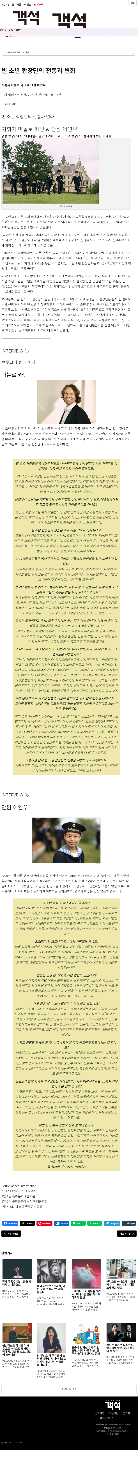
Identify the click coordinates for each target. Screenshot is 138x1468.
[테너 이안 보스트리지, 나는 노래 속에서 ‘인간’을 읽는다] (51, 1271)
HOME (5, 4)
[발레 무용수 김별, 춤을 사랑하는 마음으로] (17, 1269)
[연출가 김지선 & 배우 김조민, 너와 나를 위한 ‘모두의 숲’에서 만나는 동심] (86, 1334)
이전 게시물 (13, 1233)
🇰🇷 (132, 3)
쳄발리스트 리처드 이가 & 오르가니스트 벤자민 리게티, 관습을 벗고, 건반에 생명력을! (16, 1350)
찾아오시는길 (107, 1418)
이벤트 (27, 4)
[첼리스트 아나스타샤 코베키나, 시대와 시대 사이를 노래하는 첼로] (121, 1269)
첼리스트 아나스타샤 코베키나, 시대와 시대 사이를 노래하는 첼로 (120, 1284)
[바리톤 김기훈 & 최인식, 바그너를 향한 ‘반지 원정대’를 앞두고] (121, 1332)
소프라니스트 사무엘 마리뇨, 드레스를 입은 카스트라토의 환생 (86, 1294)
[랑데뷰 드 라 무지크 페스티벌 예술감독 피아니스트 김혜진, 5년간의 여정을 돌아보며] (51, 1338)
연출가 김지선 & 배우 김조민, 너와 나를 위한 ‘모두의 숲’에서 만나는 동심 (86, 1350)
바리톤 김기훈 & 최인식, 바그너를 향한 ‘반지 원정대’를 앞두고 (120, 1347)
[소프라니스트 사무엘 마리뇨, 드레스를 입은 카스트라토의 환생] (86, 1274)
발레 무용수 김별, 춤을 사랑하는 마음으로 (16, 1283)
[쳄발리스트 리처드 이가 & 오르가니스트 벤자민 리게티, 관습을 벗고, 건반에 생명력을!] (17, 1333)
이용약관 (113, 1413)
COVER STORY (10, 30)
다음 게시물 (125, 1233)
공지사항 (16, 4)
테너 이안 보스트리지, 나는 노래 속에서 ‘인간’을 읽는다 (51, 1289)
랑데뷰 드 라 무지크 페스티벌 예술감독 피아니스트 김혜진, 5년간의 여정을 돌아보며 (51, 1360)
